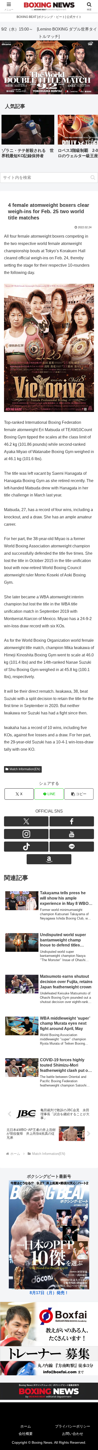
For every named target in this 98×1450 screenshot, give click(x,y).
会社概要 (26, 1434)
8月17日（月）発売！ (49, 1293)
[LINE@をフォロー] (72, 847)
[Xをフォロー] (26, 821)
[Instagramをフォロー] (26, 834)
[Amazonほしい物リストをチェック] (49, 859)
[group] (28, 138)
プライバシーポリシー (72, 1426)
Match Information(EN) (25, 769)
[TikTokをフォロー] (26, 847)
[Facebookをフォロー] (72, 821)
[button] (89, 137)
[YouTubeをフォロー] (72, 834)
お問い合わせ (72, 1434)
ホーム (25, 1426)
